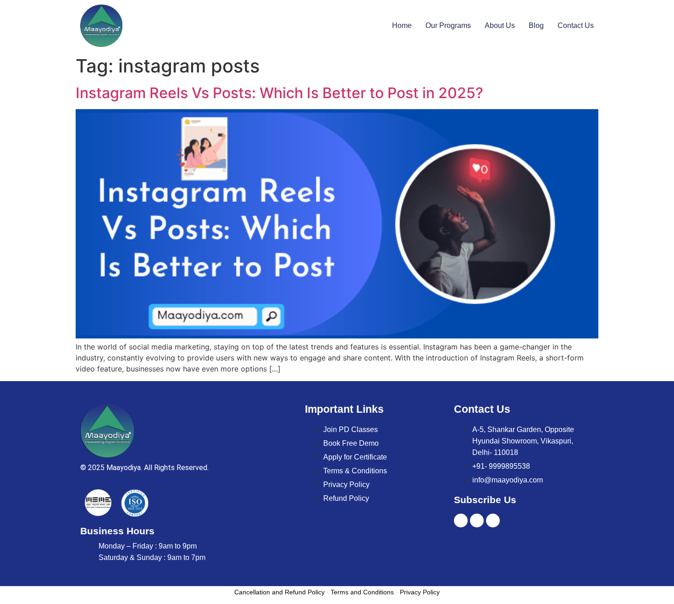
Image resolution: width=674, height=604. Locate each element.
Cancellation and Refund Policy (279, 592)
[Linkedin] (461, 520)
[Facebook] (493, 520)
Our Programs (448, 25)
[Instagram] (477, 520)
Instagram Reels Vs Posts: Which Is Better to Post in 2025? (279, 93)
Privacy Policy (420, 592)
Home (402, 25)
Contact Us (576, 25)
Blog (536, 25)
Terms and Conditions (362, 592)
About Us (500, 25)
